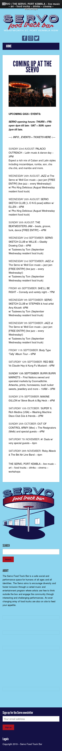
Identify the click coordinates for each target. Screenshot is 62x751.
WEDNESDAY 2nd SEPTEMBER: (26, 237)
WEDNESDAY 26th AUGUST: (24, 175)
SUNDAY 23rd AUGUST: (22, 148)
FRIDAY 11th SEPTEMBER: (24, 350)
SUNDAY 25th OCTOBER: (23, 423)
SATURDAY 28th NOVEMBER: (25, 450)
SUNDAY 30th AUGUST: (22, 222)
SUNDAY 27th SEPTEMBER (24, 396)
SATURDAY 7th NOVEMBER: (24, 439)
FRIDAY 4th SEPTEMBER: (23, 288)
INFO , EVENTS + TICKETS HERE (32, 137)
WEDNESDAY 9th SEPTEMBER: (26, 299)
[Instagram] (30, 38)
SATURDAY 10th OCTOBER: (24, 408)
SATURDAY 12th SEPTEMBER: (26, 361)
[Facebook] (24, 38)
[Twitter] (36, 38)
